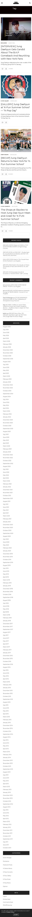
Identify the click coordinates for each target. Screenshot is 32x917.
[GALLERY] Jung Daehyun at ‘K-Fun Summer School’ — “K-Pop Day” (15, 107)
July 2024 (6, 399)
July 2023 (6, 434)
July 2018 (6, 603)
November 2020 (8, 527)
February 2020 (7, 548)
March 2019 (6, 580)
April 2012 (6, 818)
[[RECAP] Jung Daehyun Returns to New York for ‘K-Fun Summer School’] (16, 140)
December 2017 (8, 623)
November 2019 (8, 556)
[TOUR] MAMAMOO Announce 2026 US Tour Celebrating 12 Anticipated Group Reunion (15, 299)
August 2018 (7, 600)
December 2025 (8, 350)
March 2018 (6, 615)
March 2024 (6, 411)
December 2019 (8, 554)
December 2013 (8, 760)
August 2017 (6, 632)
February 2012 (7, 824)
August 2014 (6, 737)
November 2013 (8, 763)
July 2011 (5, 842)
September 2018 (8, 597)
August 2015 (6, 702)
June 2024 (6, 402)
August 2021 (6, 501)
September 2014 (8, 734)
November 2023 (8, 423)
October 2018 (7, 594)
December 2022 (8, 455)
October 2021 (7, 495)
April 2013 (6, 783)
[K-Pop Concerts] (16, 3)
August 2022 (7, 466)
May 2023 (6, 440)
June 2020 (6, 542)
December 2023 (8, 420)
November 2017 (8, 626)
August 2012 (6, 807)
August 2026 (7, 326)
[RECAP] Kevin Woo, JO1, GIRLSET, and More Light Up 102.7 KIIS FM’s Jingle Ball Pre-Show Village (14, 315)
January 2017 (7, 652)
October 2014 (7, 731)
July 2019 (5, 568)
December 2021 (8, 489)
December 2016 (8, 655)
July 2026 (6, 329)
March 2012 (6, 821)
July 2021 (5, 504)
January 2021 (7, 521)
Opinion (5, 886)
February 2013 (7, 789)
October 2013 (7, 766)
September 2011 (8, 839)
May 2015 (6, 711)
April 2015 (6, 714)
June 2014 (6, 743)
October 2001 (7, 848)
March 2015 (6, 717)
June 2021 (6, 507)
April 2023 (6, 443)
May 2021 (6, 510)
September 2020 (8, 533)
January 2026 (7, 347)
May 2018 (6, 609)
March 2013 (6, 786)
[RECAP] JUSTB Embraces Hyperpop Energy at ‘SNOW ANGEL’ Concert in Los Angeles (16, 292)
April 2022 (6, 478)
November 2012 (8, 798)
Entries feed (6, 899)
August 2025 (6, 361)
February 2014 (7, 754)
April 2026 (6, 338)
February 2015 (7, 719)
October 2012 (7, 801)
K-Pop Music (7, 879)
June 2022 (6, 472)
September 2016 (8, 664)
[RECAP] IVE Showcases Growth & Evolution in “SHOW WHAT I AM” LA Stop (15, 272)
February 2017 (7, 650)
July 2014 (5, 740)
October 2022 (7, 460)
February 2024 (7, 414)
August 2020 (7, 536)
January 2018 (7, 620)
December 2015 (7, 690)
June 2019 (6, 571)
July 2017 (5, 635)
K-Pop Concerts (5, 206)
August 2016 (6, 667)
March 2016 (6, 682)
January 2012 (7, 827)
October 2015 (7, 696)
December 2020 (8, 524)
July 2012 (5, 810)
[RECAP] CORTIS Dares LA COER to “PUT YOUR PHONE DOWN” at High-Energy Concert (15, 246)
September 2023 (8, 428)
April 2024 (6, 408)
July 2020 (6, 539)
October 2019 (7, 559)
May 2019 (6, 574)
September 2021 (8, 498)
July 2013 (5, 775)
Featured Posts (7, 865)
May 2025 (6, 370)
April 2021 (6, 513)
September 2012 (8, 804)
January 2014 (7, 757)
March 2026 (6, 341)
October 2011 (7, 836)
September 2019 (8, 562)
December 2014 (8, 725)
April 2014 (6, 749)
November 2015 (7, 693)
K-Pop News (6, 883)
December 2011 (7, 830)
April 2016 (6, 679)
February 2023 (7, 449)
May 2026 (6, 335)
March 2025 (6, 376)
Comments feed (8, 902)
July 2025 (5, 364)
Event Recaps (4, 154)
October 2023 (7, 425)
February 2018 (7, 618)
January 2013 (7, 792)
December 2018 (8, 588)
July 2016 (5, 670)
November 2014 (8, 728)
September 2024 (8, 393)
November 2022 (8, 457)
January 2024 (7, 417)
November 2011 (7, 833)
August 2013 (6, 772)
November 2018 (8, 591)
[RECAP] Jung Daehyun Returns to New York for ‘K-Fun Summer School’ (16, 161)
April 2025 (6, 373)
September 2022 (8, 463)
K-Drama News (7, 868)
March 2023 (6, 446)
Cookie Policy (10, 912)
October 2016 (7, 661)
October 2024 (7, 391)
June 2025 (6, 367)
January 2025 (7, 382)
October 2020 (7, 530)
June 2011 (6, 845)
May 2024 (6, 405)
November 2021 (8, 492)
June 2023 (6, 437)
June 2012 (6, 813)
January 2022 (7, 487)
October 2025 (7, 356)
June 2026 (6, 332)
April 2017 (6, 644)
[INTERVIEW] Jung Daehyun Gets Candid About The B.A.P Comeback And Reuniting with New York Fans (15, 52)
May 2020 (6, 545)
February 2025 (7, 379)
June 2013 (6, 778)
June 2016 (6, 673)
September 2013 (8, 769)
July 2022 (6, 469)
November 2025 (8, 353)
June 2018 (6, 606)
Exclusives (6, 861)
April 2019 (6, 577)
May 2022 (6, 475)
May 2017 (6, 641)
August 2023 (7, 431)
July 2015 (5, 705)
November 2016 (8, 658)
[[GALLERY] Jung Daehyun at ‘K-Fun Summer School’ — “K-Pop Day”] (16, 86)
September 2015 (8, 699)
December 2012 (8, 795)
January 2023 (7, 452)
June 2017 (6, 638)
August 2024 (7, 396)
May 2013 (6, 781)
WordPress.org (7, 905)
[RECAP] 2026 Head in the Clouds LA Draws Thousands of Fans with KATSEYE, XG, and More (16, 266)
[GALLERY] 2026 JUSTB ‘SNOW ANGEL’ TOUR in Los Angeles (14, 285)
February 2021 (7, 519)
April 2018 (6, 612)
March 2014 (6, 751)
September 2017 (8, 629)
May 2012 (6, 815)
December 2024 (8, 385)
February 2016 (7, 685)
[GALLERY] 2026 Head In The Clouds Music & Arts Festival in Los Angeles (16, 260)
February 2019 (7, 583)
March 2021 (6, 516)
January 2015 (7, 722)
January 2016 (7, 687)
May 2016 (6, 676)
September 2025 (8, 358)
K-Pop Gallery (7, 875)
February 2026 (7, 344)
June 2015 (6, 708)
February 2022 (7, 484)
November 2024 (8, 388)
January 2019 (7, 586)
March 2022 (6, 481)
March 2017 (6, 647)
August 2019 (6, 565)
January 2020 (7, 551)
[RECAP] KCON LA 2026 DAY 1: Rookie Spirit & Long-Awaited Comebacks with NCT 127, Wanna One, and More (16, 254)
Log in (5, 896)
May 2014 (6, 746)
